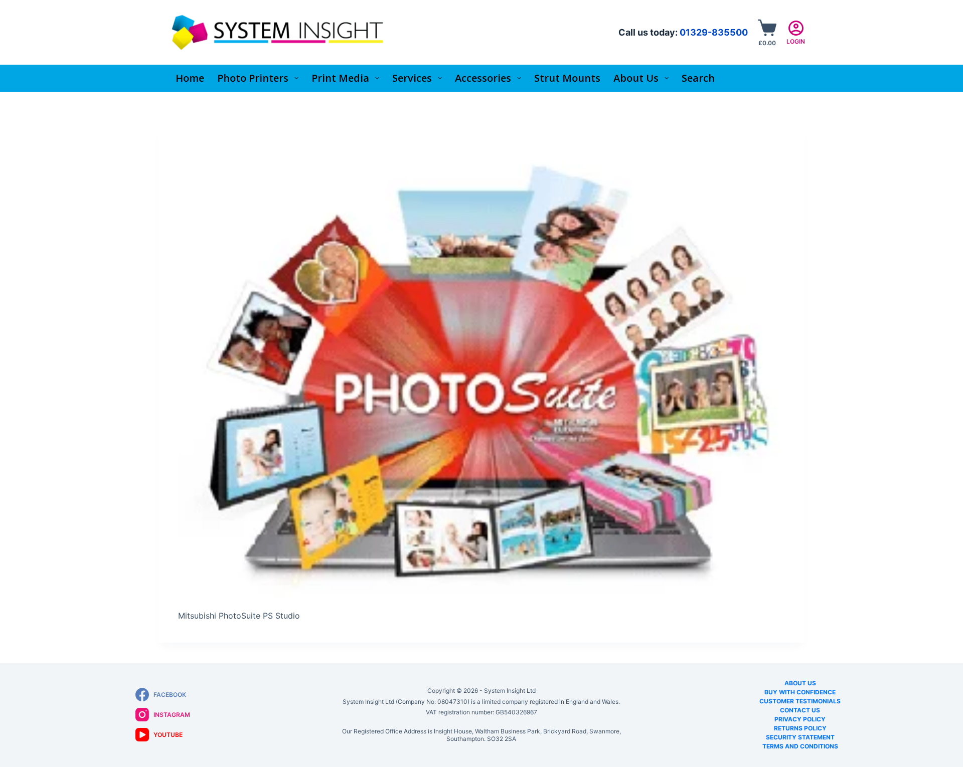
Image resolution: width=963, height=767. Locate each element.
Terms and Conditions (800, 746)
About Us (800, 683)
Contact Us (800, 710)
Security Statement (800, 737)
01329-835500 (714, 32)
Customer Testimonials (800, 701)
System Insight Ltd (510, 690)
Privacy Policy (800, 719)
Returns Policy (800, 728)
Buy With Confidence (800, 692)
